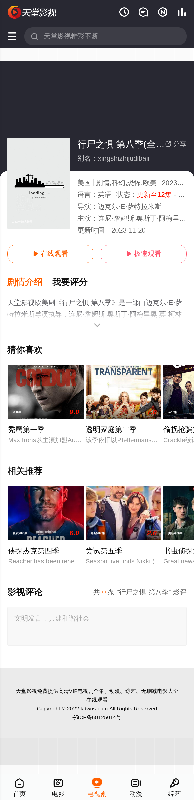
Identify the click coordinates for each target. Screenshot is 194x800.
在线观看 (50, 254)
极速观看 (143, 254)
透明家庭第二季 (111, 429)
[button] (29, 282)
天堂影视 (26, 691)
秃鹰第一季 (26, 429)
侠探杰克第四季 (33, 551)
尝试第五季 (104, 551)
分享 (176, 144)
